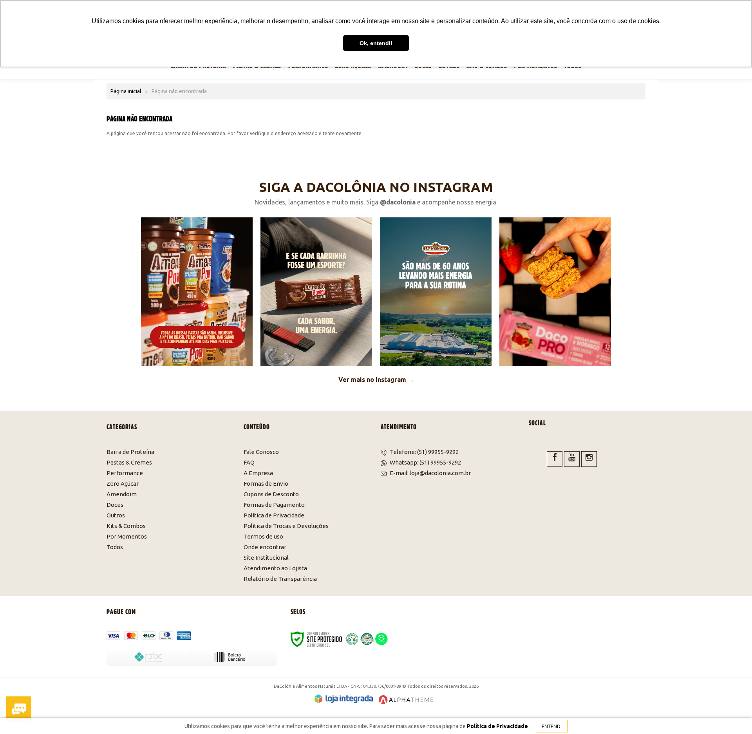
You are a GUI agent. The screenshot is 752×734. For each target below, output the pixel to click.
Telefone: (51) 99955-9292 (424, 451)
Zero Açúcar (123, 483)
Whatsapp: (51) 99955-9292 (425, 462)
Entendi (552, 726)
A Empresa (258, 473)
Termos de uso (263, 536)
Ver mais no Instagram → (376, 379)
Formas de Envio (266, 483)
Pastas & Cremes (129, 462)
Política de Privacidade (274, 515)
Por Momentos (127, 536)
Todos (115, 547)
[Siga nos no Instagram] (589, 459)
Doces (115, 504)
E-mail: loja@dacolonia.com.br (430, 473)
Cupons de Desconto (271, 494)
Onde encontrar (265, 547)
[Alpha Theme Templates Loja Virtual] (406, 699)
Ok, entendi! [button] (376, 43)
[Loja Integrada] (344, 698)
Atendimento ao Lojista (275, 568)
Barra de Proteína (130, 451)
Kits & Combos (126, 525)
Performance (125, 473)
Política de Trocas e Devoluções (286, 525)
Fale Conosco (261, 451)
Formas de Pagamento (274, 504)
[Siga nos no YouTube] (572, 459)
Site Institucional (266, 557)
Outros (116, 515)
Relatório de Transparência (280, 578)
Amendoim (122, 494)
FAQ (249, 462)
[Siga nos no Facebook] (554, 459)
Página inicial (125, 91)
